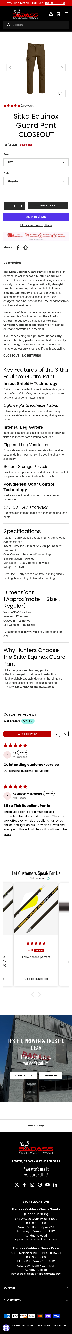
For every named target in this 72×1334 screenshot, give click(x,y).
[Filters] (56, 734)
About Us (50, 1075)
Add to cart (48, 205)
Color (7, 173)
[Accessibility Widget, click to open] (6, 1327)
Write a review (27, 734)
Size (6, 154)
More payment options (36, 225)
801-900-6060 (55, 3)
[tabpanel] (36, 479)
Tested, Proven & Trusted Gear (52, 1325)
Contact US (23, 1075)
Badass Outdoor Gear (23, 1325)
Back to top (36, 1125)
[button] (59, 14)
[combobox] (36, 25)
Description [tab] (12, 263)
